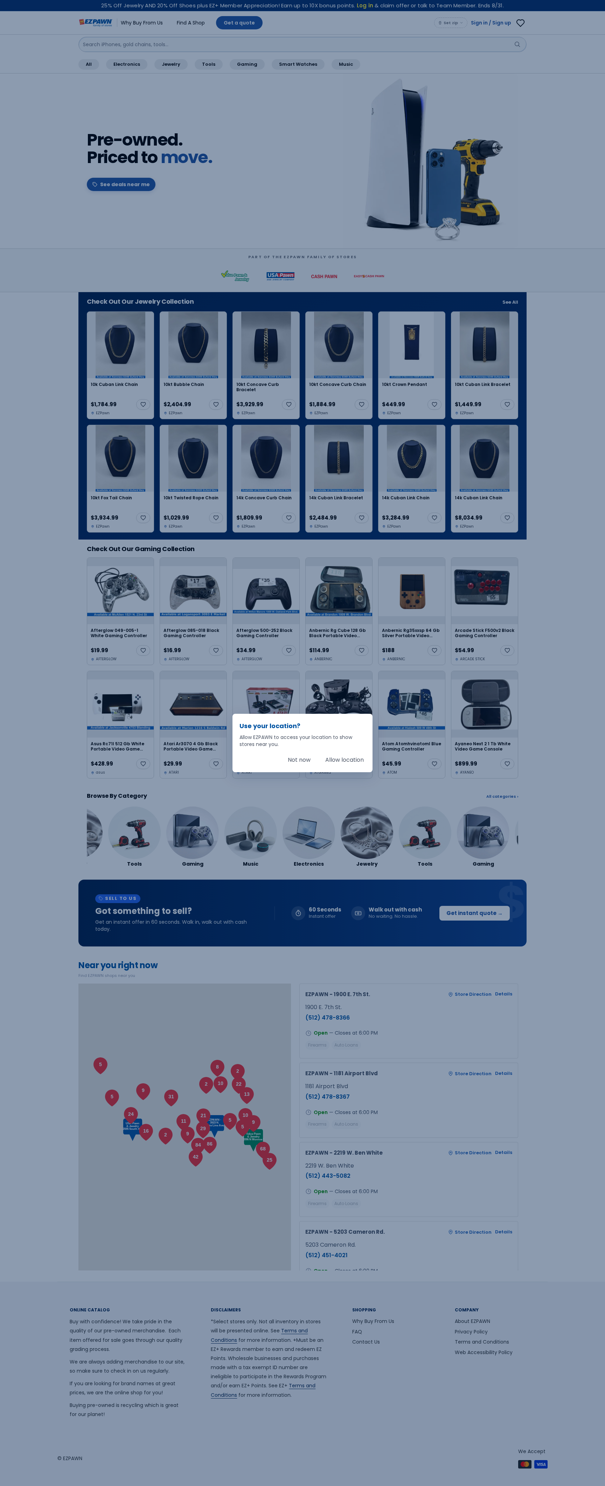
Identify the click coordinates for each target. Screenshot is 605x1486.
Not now (299, 760)
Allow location (344, 760)
